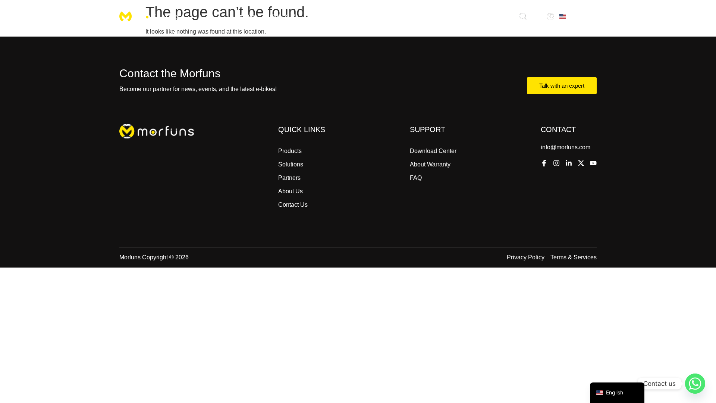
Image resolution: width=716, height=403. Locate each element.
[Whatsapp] (695, 384)
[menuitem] (280, 16)
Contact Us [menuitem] (447, 16)
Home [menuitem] (246, 16)
